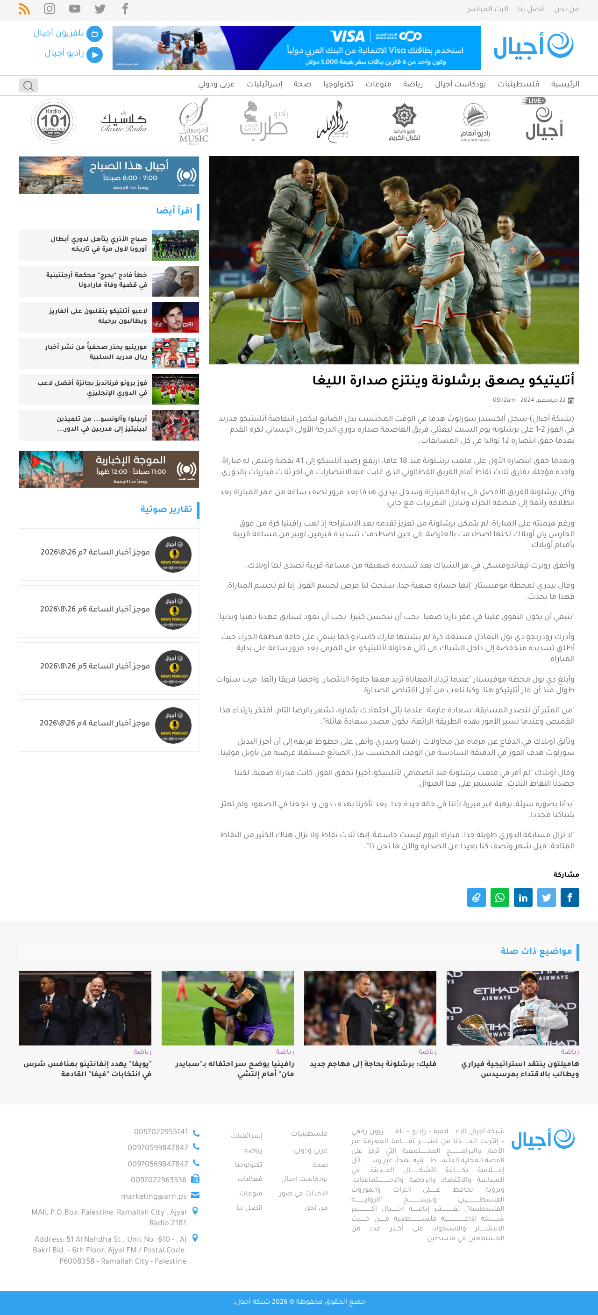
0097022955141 (161, 1133)
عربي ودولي (216, 85)
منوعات (378, 85)
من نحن (566, 10)
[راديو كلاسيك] (124, 121)
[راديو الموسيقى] (194, 121)
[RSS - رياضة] (24, 10)
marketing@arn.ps (153, 1197)
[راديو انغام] (474, 121)
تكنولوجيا (338, 85)
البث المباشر (488, 10)
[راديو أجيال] (544, 121)
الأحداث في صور (303, 1194)
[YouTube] (74, 10)
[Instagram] (49, 10)
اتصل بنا (531, 10)
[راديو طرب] (264, 121)
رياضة (413, 85)
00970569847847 (158, 1165)
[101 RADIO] (53, 121)
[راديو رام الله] (334, 121)
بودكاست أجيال (460, 85)
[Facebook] (125, 10)
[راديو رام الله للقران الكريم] (404, 121)
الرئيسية (565, 85)
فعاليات (250, 1180)
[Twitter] (100, 10)
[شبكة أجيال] (535, 48)
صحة (303, 85)
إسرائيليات (264, 85)
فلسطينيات (519, 85)
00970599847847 (158, 1148)
